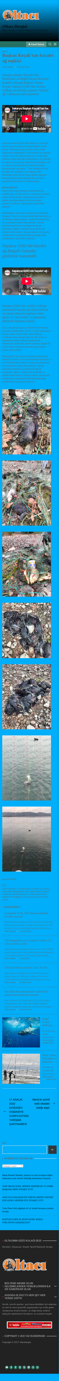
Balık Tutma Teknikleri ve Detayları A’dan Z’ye (49, 1060)
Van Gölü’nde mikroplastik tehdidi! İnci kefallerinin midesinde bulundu (26, 993)
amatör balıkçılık (9, 889)
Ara (4, 1143)
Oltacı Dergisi (14, 26)
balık (28, 889)
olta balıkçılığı (18, 891)
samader (38, 897)
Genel (5, 51)
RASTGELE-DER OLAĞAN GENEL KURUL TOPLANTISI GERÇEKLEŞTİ (22, 1221)
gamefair (34, 889)
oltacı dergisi (35, 891)
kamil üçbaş (44, 889)
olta (9, 891)
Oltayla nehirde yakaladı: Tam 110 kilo (26, 967)
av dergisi (21, 889)
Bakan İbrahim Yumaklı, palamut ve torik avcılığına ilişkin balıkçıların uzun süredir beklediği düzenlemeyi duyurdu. (27, 1177)
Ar (52, 1149)
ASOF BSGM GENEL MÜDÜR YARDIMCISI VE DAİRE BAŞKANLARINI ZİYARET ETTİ (27, 1188)
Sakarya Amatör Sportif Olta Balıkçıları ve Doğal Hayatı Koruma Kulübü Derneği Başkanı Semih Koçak (25, 894)
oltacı (27, 891)
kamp (4, 891)
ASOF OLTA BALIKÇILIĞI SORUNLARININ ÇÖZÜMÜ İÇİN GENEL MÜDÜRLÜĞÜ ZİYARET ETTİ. (27, 1199)
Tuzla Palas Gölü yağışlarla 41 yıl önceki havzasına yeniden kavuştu (27, 1210)
